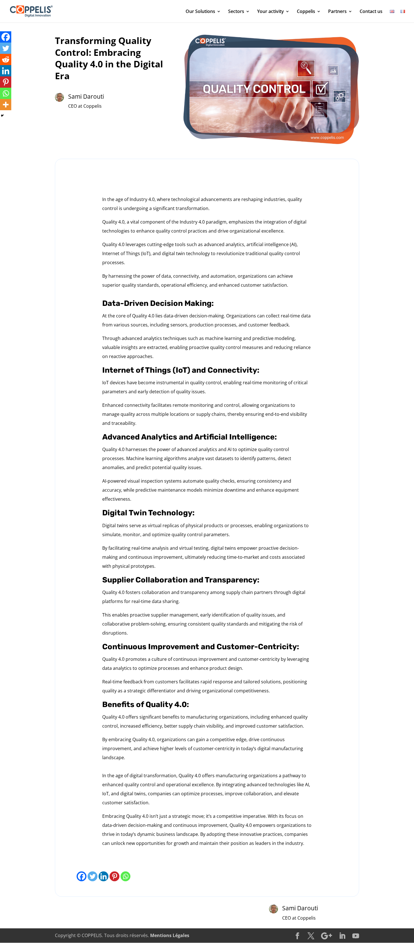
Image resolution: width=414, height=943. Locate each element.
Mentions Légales (169, 935)
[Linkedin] (103, 876)
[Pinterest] (114, 876)
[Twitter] (92, 876)
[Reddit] (5, 59)
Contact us (371, 11)
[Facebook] (81, 876)
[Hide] (2, 115)
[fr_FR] (402, 16)
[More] (5, 104)
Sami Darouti (86, 96)
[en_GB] (392, 16)
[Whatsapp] (125, 876)
